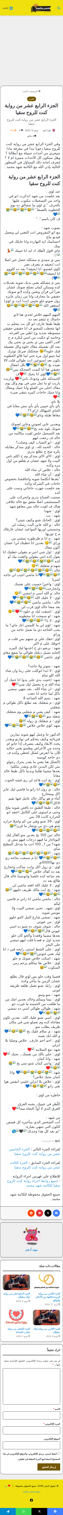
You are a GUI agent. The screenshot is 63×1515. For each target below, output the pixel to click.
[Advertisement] (31, 50)
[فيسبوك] (56, 1213)
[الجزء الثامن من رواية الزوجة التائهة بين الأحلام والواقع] (46, 1282)
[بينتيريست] (39, 1213)
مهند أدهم (47, 130)
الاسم (56, 1408)
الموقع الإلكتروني (52, 1438)
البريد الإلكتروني (51, 1423)
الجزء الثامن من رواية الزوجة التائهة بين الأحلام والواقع (48, 1297)
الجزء (25, 91)
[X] (47, 1213)
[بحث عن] (58, 9)
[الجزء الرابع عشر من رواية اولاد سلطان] (16, 1282)
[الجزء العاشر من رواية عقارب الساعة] (16, 1317)
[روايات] (40, 7)
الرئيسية (34, 91)
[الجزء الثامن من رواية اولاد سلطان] (46, 1317)
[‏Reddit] (31, 1213)
